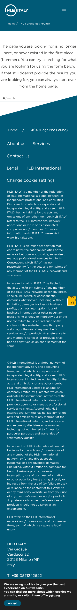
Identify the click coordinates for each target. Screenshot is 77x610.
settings (55, 595)
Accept (12, 603)
